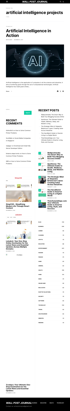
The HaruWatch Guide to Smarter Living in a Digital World (52, 134)
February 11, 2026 (51, 186)
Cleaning (41, 235)
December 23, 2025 (52, 197)
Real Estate (41, 287)
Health (40, 270)
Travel (40, 309)
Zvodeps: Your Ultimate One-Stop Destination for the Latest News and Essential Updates (18, 388)
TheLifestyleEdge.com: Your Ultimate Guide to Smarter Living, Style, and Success (52, 140)
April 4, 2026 (50, 160)
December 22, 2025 (10, 210)
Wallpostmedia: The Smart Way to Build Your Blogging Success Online (52, 116)
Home (39, 274)
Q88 (7, 161)
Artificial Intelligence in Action (28, 33)
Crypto (40, 239)
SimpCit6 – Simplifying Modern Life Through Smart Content (17, 206)
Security (41, 296)
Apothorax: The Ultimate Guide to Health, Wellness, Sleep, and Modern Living (52, 121)
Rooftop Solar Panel (44, 292)
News (39, 279)
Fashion (40, 252)
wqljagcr (9, 146)
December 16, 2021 (18, 39)
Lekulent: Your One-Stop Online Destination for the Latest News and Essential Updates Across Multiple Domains (17, 245)
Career (40, 230)
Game (39, 261)
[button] (63, 1)
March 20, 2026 (51, 173)
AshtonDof (9, 130)
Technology (9, 26)
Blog (39, 222)
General (40, 265)
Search (8, 109)
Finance (40, 257)
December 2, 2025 (10, 251)
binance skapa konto (12, 153)
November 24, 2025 (10, 392)
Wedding (40, 322)
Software (41, 300)
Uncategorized (42, 314)
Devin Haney (9, 39)
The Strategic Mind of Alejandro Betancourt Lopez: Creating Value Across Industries (52, 128)
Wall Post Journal (19, 403)
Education (41, 244)
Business (41, 226)
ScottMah (9, 138)
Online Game (42, 283)
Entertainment (42, 248)
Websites (41, 318)
